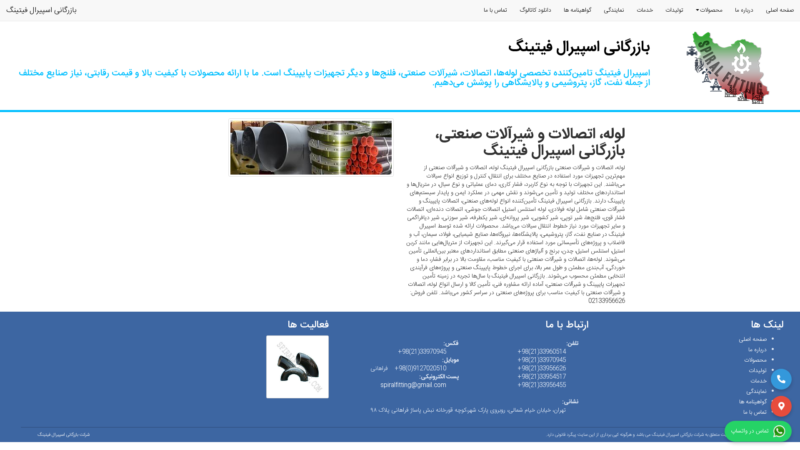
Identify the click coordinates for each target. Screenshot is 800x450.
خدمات (645, 10)
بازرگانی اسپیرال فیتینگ (41, 10)
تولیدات (674, 10)
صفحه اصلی (780, 10)
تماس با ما (495, 10)
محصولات (755, 360)
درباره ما (744, 10)
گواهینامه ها (577, 10)
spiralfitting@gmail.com (413, 385)
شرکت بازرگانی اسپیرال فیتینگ (64, 434)
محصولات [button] (711, 10)
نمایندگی (614, 10)
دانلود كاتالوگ (535, 10)
